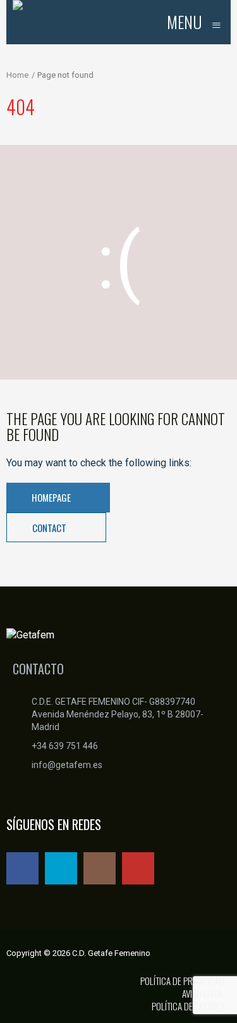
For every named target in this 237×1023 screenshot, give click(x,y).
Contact (50, 528)
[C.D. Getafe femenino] (17, 22)
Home (17, 75)
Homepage (52, 497)
